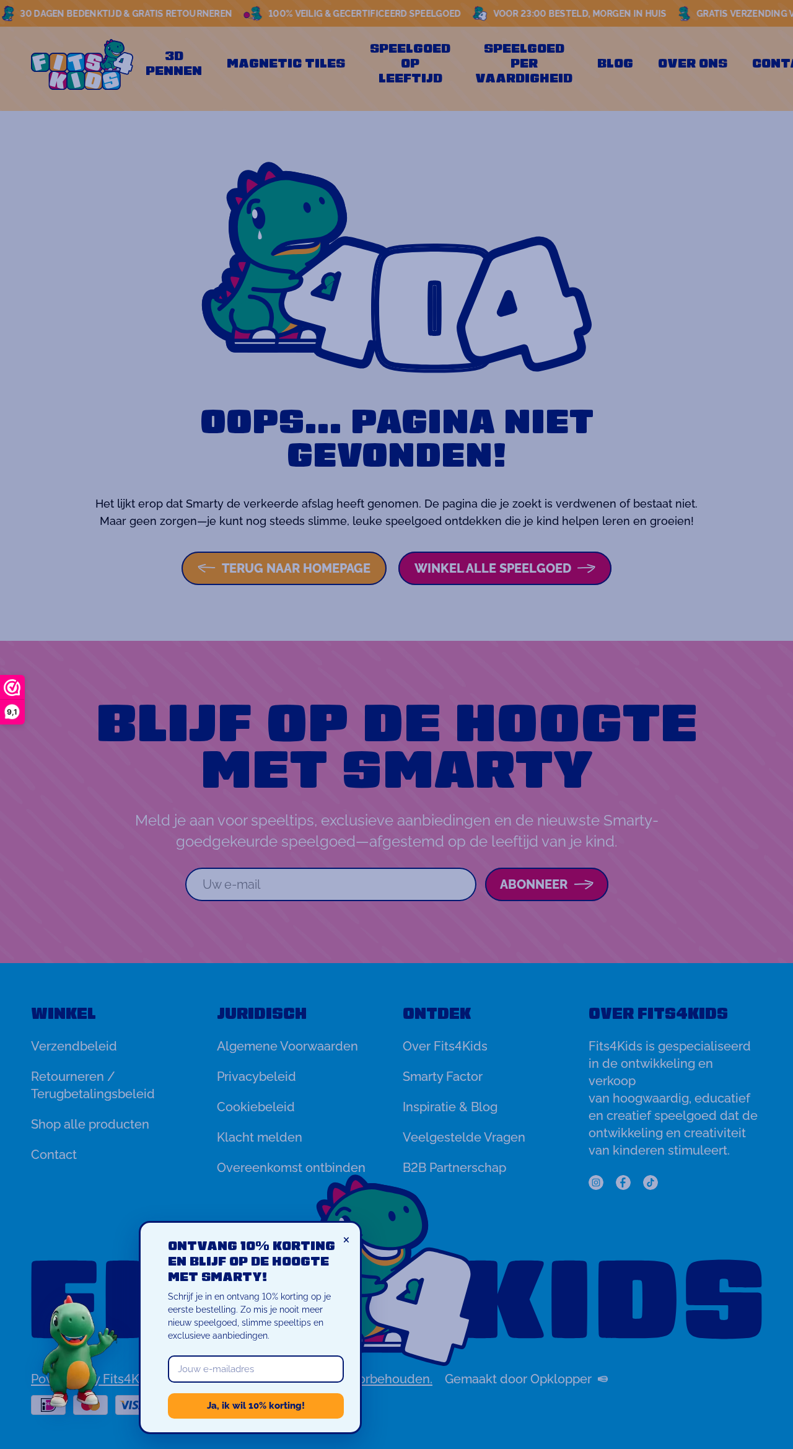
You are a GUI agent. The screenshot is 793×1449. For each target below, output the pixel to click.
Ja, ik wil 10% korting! (256, 1405)
